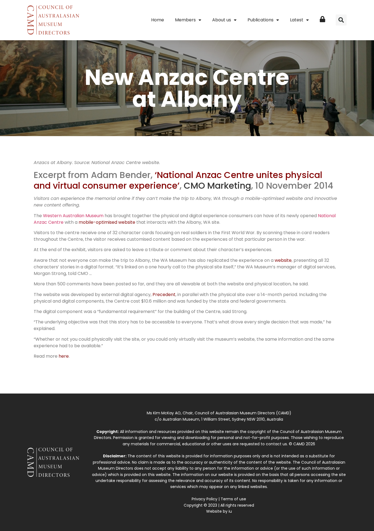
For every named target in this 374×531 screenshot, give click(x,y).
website (283, 260)
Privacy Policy (204, 499)
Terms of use (233, 499)
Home (157, 20)
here (64, 356)
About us (221, 20)
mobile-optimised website (107, 222)
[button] (341, 20)
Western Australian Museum (73, 216)
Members (185, 20)
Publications (261, 20)
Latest (296, 20)
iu (230, 511)
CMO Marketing (217, 185)
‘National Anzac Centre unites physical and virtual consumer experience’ (178, 180)
